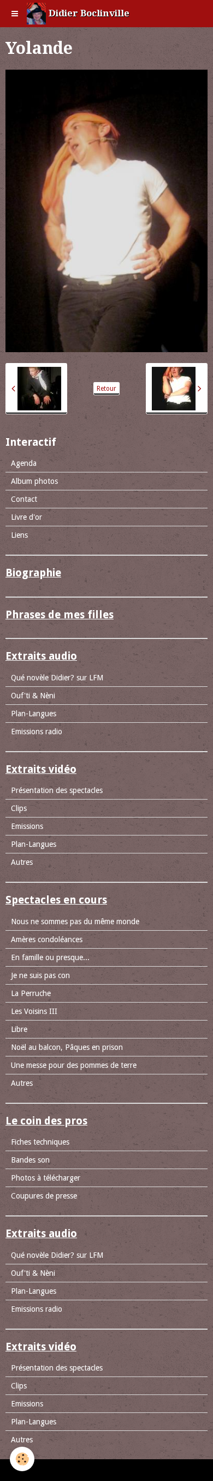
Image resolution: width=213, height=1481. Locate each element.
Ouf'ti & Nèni (33, 695)
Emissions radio (36, 731)
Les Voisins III (34, 1011)
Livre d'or (26, 517)
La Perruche (31, 993)
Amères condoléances (46, 939)
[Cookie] (22, 1459)
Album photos (34, 481)
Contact (24, 499)
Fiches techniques (40, 1142)
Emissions (27, 826)
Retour (106, 388)
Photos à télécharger (45, 1177)
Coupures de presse (44, 1195)
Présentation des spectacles (57, 790)
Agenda (24, 463)
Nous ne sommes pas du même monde (75, 921)
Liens (19, 535)
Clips (19, 808)
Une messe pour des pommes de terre (74, 1065)
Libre (19, 1029)
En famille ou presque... (50, 957)
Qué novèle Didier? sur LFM (57, 677)
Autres (22, 862)
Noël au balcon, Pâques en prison (67, 1047)
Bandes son (30, 1160)
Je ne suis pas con (40, 975)
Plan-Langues (33, 713)
